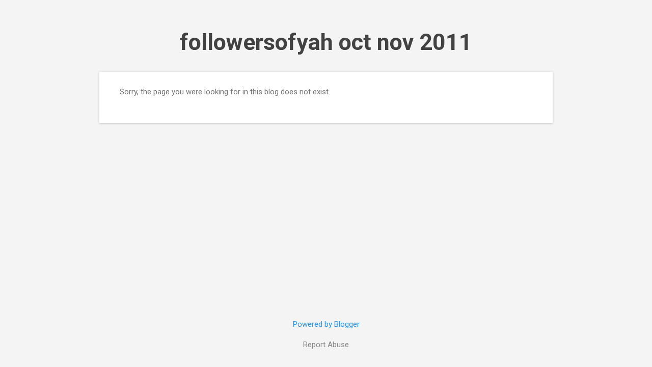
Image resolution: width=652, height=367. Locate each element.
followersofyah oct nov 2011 (326, 42)
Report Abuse (326, 344)
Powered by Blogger (326, 324)
